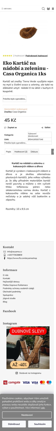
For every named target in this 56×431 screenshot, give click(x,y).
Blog (5, 301)
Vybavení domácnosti (33, 134)
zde (43, 407)
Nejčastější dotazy (11, 281)
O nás (5, 275)
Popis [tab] (8, 151)
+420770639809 (14, 255)
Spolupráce (8, 295)
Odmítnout (14, 424)
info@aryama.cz (14, 251)
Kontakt (6, 278)
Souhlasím (40, 424)
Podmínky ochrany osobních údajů (18, 288)
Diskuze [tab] (34, 151)
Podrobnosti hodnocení (37, 55)
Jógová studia (9, 298)
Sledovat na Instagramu (30, 373)
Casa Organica (19, 111)
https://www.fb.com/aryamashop (22, 258)
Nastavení (27, 414)
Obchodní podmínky (12, 291)
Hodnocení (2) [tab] (21, 151)
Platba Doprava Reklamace (15, 285)
